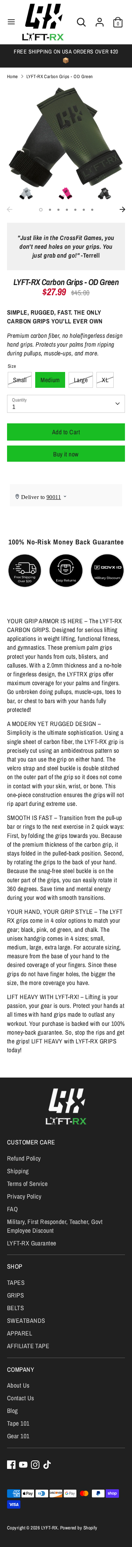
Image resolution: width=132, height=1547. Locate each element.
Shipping (18, 1171)
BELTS (15, 1307)
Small (19, 379)
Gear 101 (18, 1436)
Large (81, 379)
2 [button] (50, 210)
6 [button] (84, 210)
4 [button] (67, 210)
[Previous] (9, 209)
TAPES (16, 1282)
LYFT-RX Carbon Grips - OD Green (59, 76)
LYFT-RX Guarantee (31, 1243)
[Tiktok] (47, 1464)
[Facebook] (11, 1464)
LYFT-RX (49, 1527)
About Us (18, 1385)
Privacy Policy (24, 1196)
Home (12, 76)
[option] (66, 56)
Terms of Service (27, 1183)
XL (105, 379)
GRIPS (15, 1295)
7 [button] (92, 210)
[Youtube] (23, 1464)
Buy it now (66, 454)
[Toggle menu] (11, 22)
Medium (50, 379)
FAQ (12, 1209)
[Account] (100, 19)
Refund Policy (24, 1158)
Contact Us (20, 1398)
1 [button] (41, 209)
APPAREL (19, 1333)
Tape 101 (18, 1423)
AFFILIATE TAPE (28, 1345)
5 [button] (75, 210)
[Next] (122, 209)
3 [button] (58, 210)
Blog (12, 1410)
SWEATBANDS (26, 1320)
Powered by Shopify (79, 1527)
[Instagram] (35, 1464)
